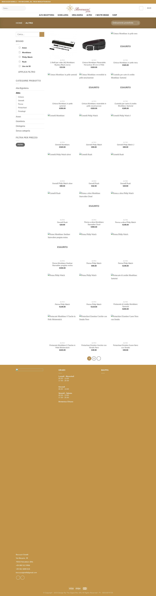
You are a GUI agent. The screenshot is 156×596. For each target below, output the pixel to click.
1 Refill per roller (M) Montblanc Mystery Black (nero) (62, 63)
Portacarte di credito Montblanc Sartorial (125, 305)
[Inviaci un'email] (153, 2)
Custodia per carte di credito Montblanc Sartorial (125, 105)
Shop (114, 15)
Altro (89, 15)
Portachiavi (22, 108)
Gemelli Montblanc (62, 145)
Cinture (21, 97)
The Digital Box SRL (74, 593)
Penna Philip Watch (94, 263)
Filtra (20, 144)
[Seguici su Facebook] (150, 2)
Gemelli (21, 100)
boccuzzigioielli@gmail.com (26, 573)
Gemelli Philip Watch (94, 145)
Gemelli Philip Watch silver (62, 183)
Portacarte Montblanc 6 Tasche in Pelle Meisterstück (62, 346)
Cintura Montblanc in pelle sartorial (62, 105)
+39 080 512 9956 (23, 565)
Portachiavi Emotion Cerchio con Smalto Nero (94, 346)
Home (19, 23)
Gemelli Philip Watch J (125, 145)
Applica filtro (26, 72)
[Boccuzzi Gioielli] (78, 8)
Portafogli (21, 111)
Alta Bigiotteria (46, 15)
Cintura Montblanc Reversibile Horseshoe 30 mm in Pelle (94, 63)
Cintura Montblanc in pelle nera (125, 63)
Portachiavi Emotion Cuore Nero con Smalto (125, 346)
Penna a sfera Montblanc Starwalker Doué (94, 223)
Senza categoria (23, 131)
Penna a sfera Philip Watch (125, 222)
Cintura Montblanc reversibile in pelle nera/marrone (94, 105)
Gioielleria (63, 15)
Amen (18, 117)
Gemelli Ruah (94, 183)
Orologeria (77, 15)
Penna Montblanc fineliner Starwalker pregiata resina (62, 264)
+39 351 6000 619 (23, 569)
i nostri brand (102, 15)
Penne (20, 104)
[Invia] (23, 8)
